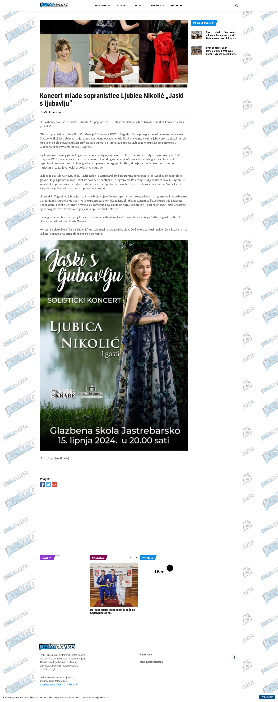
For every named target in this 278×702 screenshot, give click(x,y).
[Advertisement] (114, 513)
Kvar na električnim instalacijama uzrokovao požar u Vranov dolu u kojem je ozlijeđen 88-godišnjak (221, 52)
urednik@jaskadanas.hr (51, 684)
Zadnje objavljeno (203, 23)
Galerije (176, 5)
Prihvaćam (267, 697)
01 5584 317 (70, 684)
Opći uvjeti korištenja (151, 661)
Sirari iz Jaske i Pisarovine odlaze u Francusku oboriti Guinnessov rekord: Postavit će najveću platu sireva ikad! (221, 37)
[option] (114, 589)
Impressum (146, 654)
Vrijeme (147, 557)
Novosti (122, 5)
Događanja (157, 5)
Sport (138, 5)
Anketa (46, 557)
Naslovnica (102, 5)
